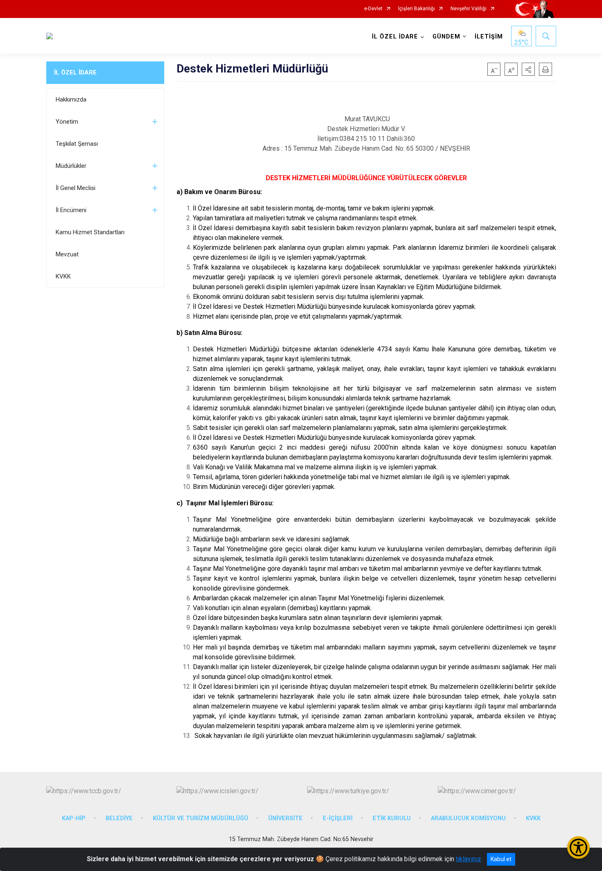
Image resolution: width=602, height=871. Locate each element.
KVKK (63, 276)
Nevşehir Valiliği (468, 8)
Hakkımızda (71, 99)
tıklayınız (468, 859)
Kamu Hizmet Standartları (90, 232)
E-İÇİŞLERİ (338, 818)
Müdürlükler (71, 166)
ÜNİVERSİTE (285, 818)
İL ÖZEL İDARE (75, 72)
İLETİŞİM (489, 36)
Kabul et (501, 859)
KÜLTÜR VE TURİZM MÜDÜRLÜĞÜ (200, 818)
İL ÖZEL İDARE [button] (395, 36)
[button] (528, 69)
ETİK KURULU (392, 818)
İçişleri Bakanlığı (416, 8)
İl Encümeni (71, 210)
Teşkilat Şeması (77, 143)
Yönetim (67, 121)
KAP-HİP (74, 818)
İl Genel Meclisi (75, 188)
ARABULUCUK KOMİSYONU (468, 818)
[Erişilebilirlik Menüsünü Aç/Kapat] (578, 847)
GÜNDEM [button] (446, 36)
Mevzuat (67, 254)
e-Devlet (373, 8)
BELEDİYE (119, 818)
